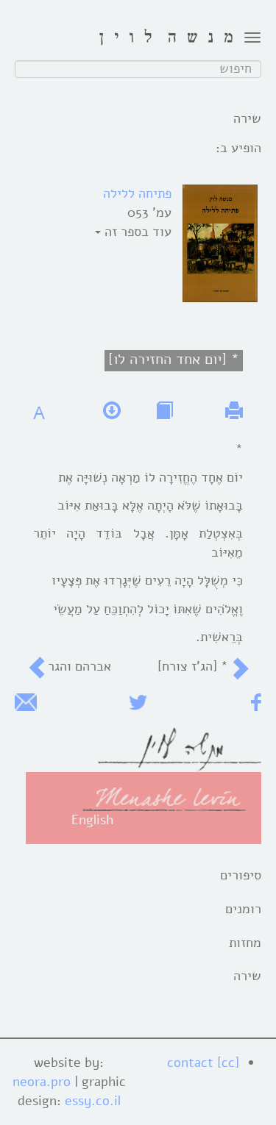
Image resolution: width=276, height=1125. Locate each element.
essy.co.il (93, 1101)
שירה (247, 976)
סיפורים (240, 875)
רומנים (243, 909)
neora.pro (42, 1081)
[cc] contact (203, 1062)
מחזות (245, 942)
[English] (164, 798)
